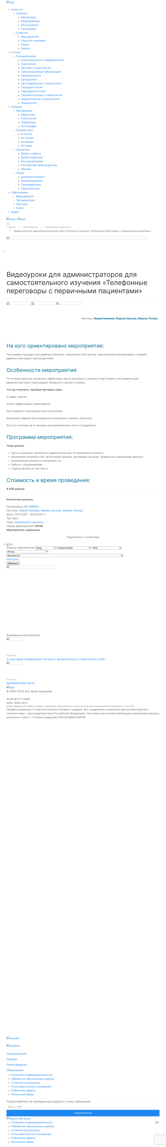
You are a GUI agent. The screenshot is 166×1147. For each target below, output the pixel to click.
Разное (25, 48)
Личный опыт (24, 130)
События (22, 32)
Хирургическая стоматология (40, 99)
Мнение (26, 169)
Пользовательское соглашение (31, 1086)
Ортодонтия (29, 79)
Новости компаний (33, 40)
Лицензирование (32, 180)
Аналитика (23, 149)
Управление (28, 122)
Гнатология (28, 64)
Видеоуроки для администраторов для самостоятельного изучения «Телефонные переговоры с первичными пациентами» (82, 230)
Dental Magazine (16, 1064)
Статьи (16, 52)
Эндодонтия (29, 102)
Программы (28, 28)
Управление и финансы (29, 522)
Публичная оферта (23, 1090)
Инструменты (30, 25)
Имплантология (31, 75)
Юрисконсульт (30, 188)
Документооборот (33, 176)
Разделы (11, 1059)
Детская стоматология (36, 67)
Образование (19, 192)
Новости (17, 9)
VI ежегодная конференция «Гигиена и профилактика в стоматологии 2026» (56, 659)
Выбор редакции (32, 157)
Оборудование (30, 21)
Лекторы (22, 204)
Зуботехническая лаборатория (41, 71)
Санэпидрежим (31, 184)
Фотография (29, 126)
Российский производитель (39, 165)
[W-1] (77, 251)
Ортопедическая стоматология (41, 83)
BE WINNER (31, 506)
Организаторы (25, 200)
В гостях (26, 134)
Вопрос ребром (31, 153)
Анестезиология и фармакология (42, 60)
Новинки (21, 13)
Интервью (27, 141)
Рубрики (16, 106)
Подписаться (83, 1113)
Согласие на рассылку (25, 1082)
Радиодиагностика (33, 91)
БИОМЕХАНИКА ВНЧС (20, 683)
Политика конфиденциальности (31, 1074)
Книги (20, 208)
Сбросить (12, 559)
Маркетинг (28, 114)
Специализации (26, 56)
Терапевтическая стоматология (41, 95)
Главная (11, 227)
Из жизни (27, 137)
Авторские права (22, 1094)
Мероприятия (30, 36)
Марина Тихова (148, 318)
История (26, 145)
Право (20, 173)
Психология (28, 118)
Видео (15, 211)
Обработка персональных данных (32, 1078)
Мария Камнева (29, 510)
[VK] (9, 544)
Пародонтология (32, 87)
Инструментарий (32, 161)
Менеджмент (24, 110)
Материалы (28, 17)
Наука (25, 44)
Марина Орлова (126, 318)
